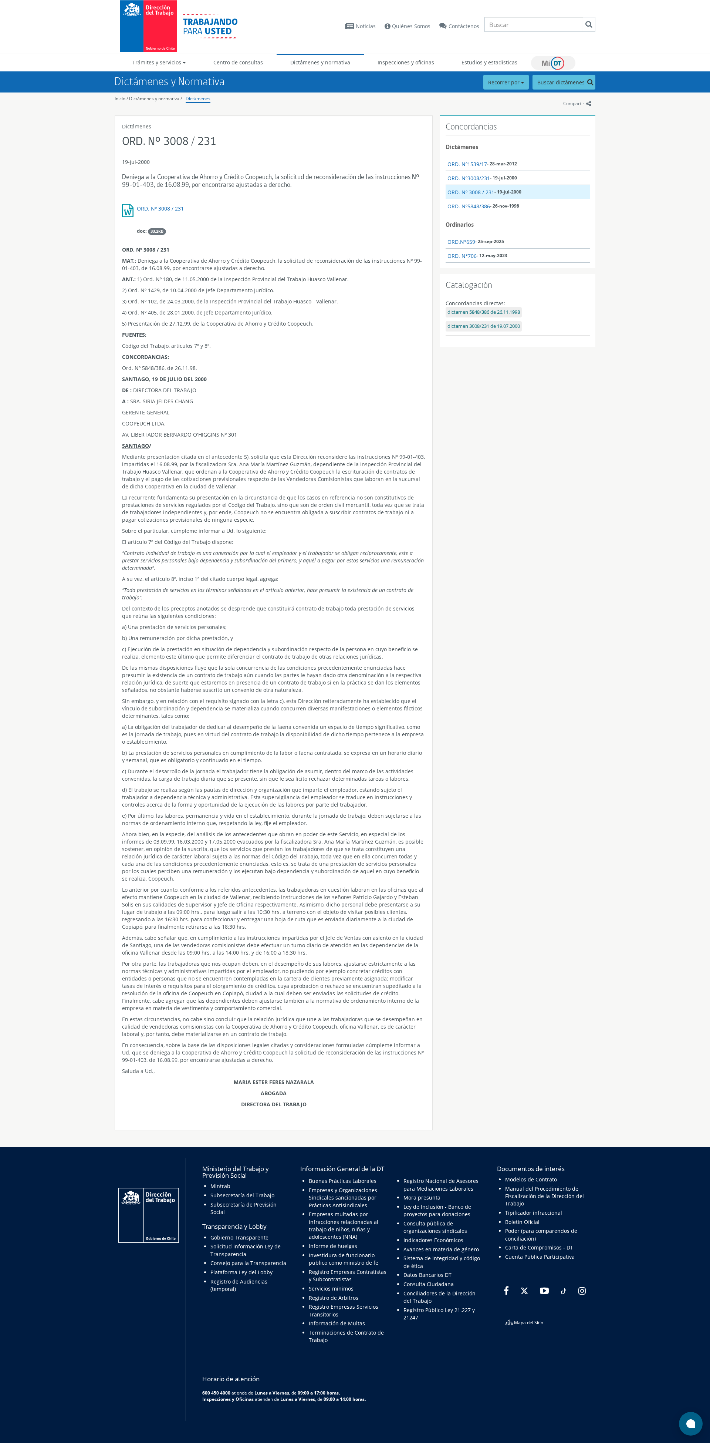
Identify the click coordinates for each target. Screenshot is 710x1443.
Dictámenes (198, 98)
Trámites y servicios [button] (157, 62)
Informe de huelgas (333, 1245)
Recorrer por (504, 82)
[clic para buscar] (588, 24)
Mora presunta (421, 1197)
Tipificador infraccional (533, 1212)
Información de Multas (337, 1323)
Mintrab (220, 1186)
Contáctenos (464, 26)
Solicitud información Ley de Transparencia (245, 1250)
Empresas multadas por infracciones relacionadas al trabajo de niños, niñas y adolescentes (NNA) (343, 1225)
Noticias (366, 26)
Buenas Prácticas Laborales (342, 1180)
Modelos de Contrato (531, 1179)
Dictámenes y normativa (320, 62)
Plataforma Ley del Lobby (241, 1272)
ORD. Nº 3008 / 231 (160, 208)
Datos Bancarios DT (427, 1274)
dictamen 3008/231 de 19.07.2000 (483, 326)
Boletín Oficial (522, 1221)
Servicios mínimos (331, 1288)
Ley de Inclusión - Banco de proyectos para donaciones (437, 1210)
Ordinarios (460, 224)
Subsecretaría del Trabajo (242, 1195)
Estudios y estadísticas (489, 62)
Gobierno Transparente (239, 1237)
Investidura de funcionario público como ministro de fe (343, 1259)
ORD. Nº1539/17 (467, 164)
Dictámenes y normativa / (155, 98)
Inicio (120, 98)
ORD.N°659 (461, 241)
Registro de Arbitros (333, 1297)
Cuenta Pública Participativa (540, 1256)
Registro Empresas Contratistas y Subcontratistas (347, 1275)
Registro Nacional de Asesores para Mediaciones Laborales (441, 1184)
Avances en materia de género (441, 1249)
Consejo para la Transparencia (248, 1263)
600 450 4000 (216, 1393)
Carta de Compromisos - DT (539, 1247)
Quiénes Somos (410, 26)
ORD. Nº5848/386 (468, 206)
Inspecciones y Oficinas (228, 1399)
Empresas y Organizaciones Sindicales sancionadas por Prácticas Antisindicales (343, 1198)
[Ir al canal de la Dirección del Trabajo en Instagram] (581, 1291)
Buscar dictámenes (561, 82)
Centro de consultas (238, 62)
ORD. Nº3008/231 (468, 178)
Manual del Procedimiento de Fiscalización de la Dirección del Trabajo (544, 1196)
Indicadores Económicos (433, 1240)
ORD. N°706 (462, 255)
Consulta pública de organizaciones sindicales (435, 1227)
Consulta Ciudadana (428, 1284)
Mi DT (553, 63)
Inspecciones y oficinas (406, 62)
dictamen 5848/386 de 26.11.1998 (483, 312)
